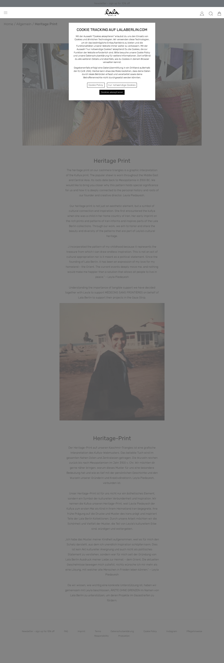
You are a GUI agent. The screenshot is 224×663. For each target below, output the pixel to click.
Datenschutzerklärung (97, 55)
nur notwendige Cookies (121, 85)
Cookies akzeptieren (112, 92)
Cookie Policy (96, 85)
